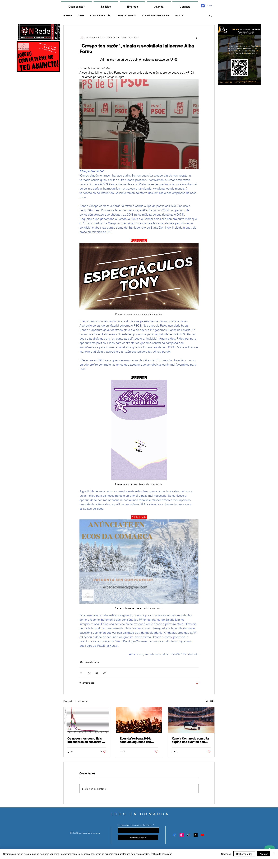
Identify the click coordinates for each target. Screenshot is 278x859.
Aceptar (264, 853)
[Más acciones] (197, 37)
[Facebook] (175, 835)
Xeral (81, 15)
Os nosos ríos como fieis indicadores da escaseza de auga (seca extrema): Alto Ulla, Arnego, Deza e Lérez (86, 740)
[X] (196, 835)
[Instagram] (182, 835)
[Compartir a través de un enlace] (104, 672)
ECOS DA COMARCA (140, 814)
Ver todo (210, 700)
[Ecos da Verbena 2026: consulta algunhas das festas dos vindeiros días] (139, 720)
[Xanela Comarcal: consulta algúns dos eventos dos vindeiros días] (191, 720)
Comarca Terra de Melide (155, 15)
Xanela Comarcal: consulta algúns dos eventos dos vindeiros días (190, 740)
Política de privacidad (161, 853)
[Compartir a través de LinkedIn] (96, 672)
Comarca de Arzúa (100, 15)
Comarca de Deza (126, 15)
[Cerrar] (274, 853)
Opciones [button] (226, 853)
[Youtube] (202, 835)
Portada (67, 15)
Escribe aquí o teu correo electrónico (135, 825)
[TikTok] (189, 835)
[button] (210, 15)
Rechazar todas (244, 853)
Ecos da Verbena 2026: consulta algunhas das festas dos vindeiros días (137, 740)
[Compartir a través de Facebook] (81, 672)
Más (177, 15)
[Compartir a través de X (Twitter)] (88, 672)
